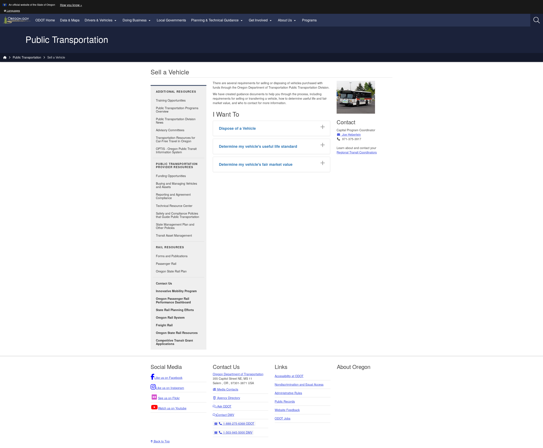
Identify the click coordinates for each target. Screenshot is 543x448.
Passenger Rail (166, 263)
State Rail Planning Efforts (175, 310)
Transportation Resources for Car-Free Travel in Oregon (175, 139)
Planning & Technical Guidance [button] (217, 20)
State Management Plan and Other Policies (175, 226)
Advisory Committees (170, 130)
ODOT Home (45, 20)
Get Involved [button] (261, 20)
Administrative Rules (288, 393)
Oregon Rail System (170, 317)
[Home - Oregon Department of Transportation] (5, 57)
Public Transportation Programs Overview (177, 109)
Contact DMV (225, 415)
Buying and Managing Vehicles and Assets (176, 185)
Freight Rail (164, 325)
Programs (309, 20)
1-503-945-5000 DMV (237, 432)
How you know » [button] (71, 5)
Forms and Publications (172, 256)
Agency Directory (228, 398)
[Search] (536, 20)
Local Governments (171, 20)
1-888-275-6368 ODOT (238, 423)
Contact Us (164, 283)
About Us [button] (287, 20)
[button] (12, 10)
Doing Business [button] (137, 20)
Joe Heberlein (350, 134)
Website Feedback (287, 410)
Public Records (285, 401)
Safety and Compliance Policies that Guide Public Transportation (177, 215)
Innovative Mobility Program (176, 291)
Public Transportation (27, 57)
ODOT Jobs (282, 418)
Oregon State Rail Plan (171, 271)
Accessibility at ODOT (289, 376)
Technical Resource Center (174, 206)
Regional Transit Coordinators (357, 152)
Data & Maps (70, 20)
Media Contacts (227, 389)
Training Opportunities (171, 100)
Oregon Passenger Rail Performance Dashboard (173, 300)
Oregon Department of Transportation (238, 374)
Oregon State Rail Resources (177, 333)
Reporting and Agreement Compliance (173, 196)
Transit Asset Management (174, 235)
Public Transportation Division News (176, 120)
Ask (223, 406)
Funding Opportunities (171, 176)
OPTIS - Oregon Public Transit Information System (176, 150)
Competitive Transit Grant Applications (174, 342)
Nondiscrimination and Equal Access (299, 384)
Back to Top (161, 441)
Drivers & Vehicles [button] (101, 20)
